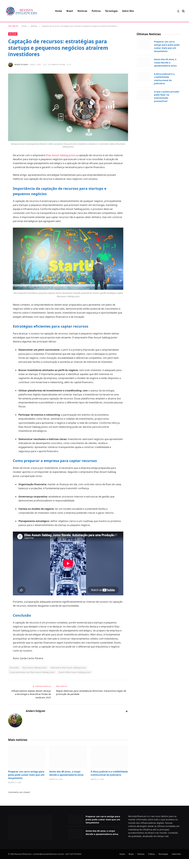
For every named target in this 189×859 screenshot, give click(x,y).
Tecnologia (111, 11)
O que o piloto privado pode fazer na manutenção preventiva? (166, 96)
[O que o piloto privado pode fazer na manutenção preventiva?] (144, 95)
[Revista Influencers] (21, 11)
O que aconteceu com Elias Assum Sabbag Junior (32, 672)
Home (58, 11)
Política (96, 11)
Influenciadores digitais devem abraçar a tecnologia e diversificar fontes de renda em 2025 (31, 694)
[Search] (183, 11)
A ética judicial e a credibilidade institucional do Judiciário (109, 773)
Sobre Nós (128, 11)
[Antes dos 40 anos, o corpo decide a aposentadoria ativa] (68, 756)
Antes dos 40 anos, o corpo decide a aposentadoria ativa (66, 773)
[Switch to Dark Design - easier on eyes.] (178, 11)
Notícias (82, 11)
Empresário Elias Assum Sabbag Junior (68, 667)
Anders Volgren (21, 65)
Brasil (69, 11)
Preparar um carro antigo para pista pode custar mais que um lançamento (26, 775)
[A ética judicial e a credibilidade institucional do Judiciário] (109, 756)
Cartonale (14, 667)
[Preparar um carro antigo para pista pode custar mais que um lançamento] (26, 756)
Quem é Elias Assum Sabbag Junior (75, 672)
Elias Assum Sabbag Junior (60, 155)
